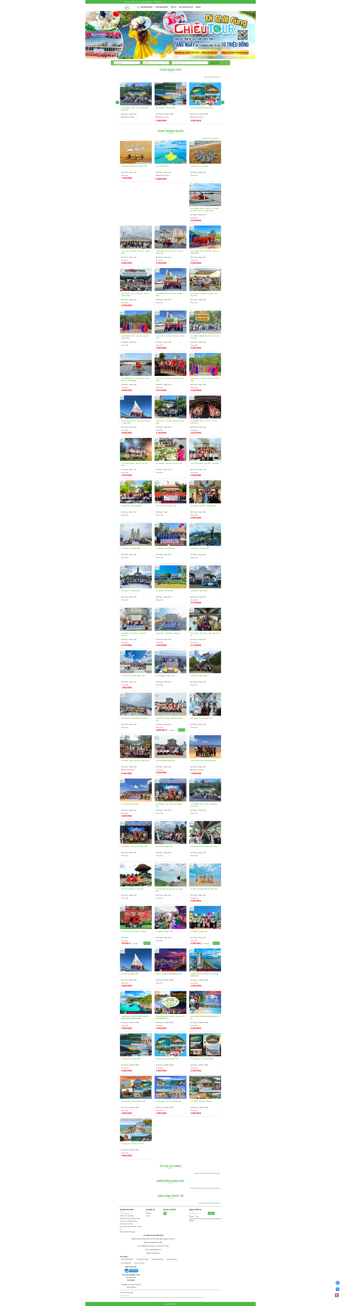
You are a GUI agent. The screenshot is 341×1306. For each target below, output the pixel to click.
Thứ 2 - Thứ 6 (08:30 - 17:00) (132, 2)
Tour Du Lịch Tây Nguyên (162, 1297)
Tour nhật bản (126, 1263)
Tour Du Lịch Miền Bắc (125, 1297)
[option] (170, 35)
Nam (192, 1216)
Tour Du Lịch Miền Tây (186, 1297)
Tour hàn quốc (172, 1259)
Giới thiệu (148, 1213)
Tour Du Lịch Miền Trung (137, 1297)
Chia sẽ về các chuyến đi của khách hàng (207, 1173)
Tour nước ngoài (146, 7)
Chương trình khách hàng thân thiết (130, 1218)
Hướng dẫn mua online (126, 1224)
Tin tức (173, 7)
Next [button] (222, 102)
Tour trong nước (161, 7)
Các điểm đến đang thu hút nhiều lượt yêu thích (205, 1188)
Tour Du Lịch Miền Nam (150, 1297)
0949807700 (158, 2)
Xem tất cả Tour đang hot (212, 77)
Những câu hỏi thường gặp (127, 1232)
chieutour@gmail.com (147, 2)
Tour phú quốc (139, 1263)
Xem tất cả (210, 138)
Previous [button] (117, 102)
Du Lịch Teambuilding (198, 1297)
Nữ (197, 1216)
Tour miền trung (157, 1259)
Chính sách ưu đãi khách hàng (128, 1221)
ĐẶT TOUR (181, 730)
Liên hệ (198, 7)
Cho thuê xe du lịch (186, 7)
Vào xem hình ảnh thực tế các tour (209, 1203)
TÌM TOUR (215, 63)
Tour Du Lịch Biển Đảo (174, 1297)
